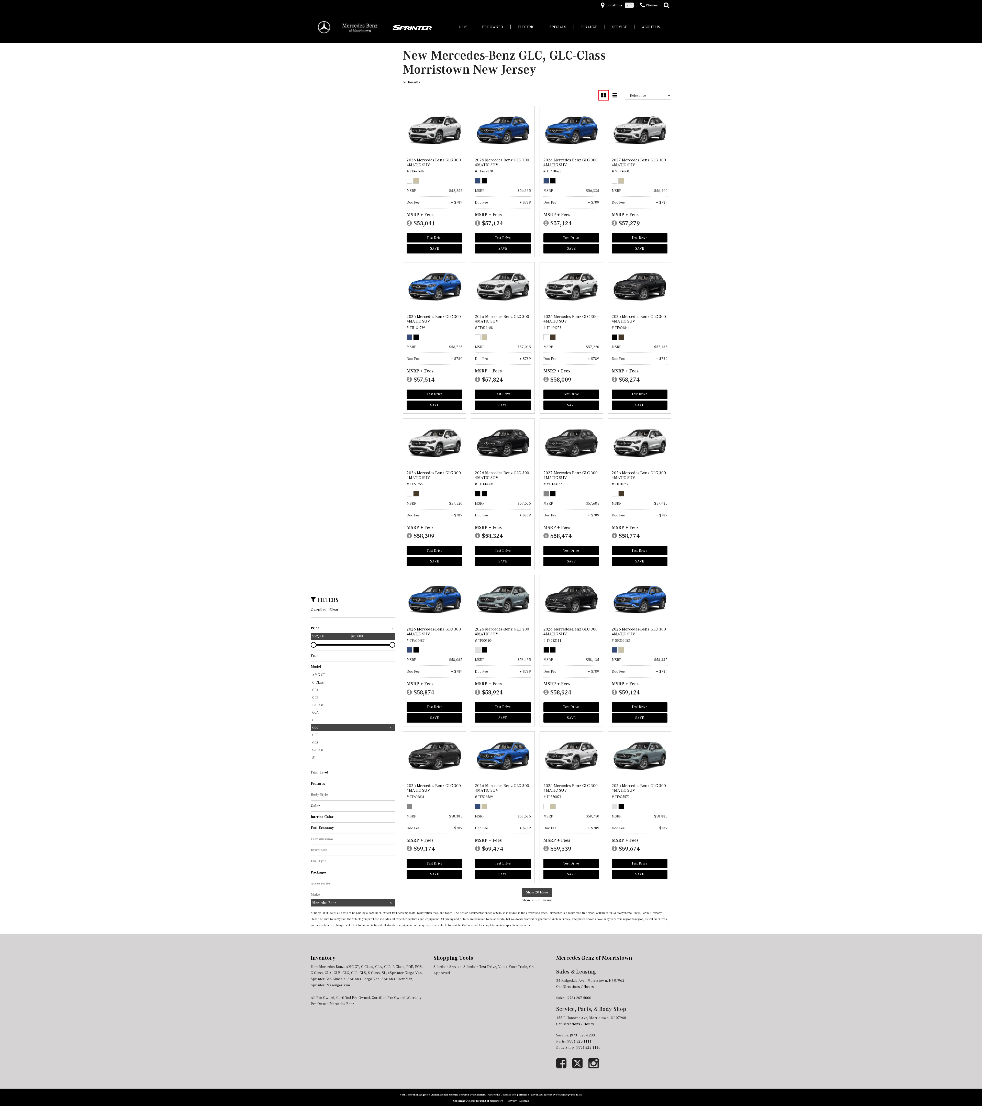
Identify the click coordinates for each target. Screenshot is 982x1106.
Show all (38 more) (537, 900)
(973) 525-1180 (588, 1047)
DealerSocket (508, 1094)
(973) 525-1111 (580, 1041)
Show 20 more (537, 892)
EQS (418, 967)
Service (619, 27)
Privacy (512, 1100)
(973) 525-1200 (582, 1035)
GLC (345, 973)
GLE (354, 973)
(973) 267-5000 (578, 998)
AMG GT (352, 967)
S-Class (374, 973)
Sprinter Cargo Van (364, 979)
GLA (328, 973)
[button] (666, 5)
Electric (526, 27)
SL (384, 973)
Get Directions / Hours (575, 987)
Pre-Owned (492, 27)
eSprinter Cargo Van (405, 973)
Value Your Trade (512, 967)
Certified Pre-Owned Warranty (396, 998)
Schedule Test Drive (479, 967)
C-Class (367, 967)
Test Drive (434, 238)
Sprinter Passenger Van (330, 985)
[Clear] (334, 609)
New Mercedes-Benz (327, 967)
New (463, 27)
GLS (363, 973)
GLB (337, 973)
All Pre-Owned (322, 998)
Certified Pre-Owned (353, 998)
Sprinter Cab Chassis (328, 979)
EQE (409, 967)
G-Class (317, 973)
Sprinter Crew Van (397, 979)
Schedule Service (447, 967)
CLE (387, 967)
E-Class (398, 967)
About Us (651, 27)
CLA (378, 967)
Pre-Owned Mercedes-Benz (332, 1004)
